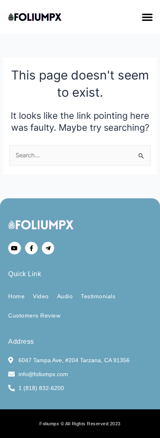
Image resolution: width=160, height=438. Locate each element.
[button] (147, 16)
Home (16, 296)
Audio (65, 296)
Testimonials (98, 296)
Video (41, 296)
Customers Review (34, 315)
